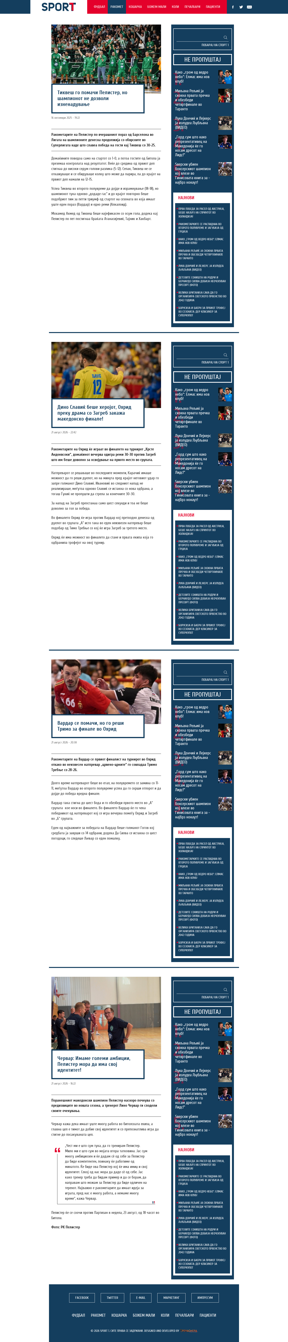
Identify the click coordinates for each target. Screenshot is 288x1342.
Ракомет (116, 7)
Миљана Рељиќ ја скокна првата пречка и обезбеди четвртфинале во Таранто (192, 100)
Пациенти (213, 7)
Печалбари (192, 7)
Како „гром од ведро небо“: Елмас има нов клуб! (192, 77)
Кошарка (135, 7)
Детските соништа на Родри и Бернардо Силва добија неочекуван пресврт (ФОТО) (202, 281)
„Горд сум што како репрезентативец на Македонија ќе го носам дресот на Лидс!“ (191, 146)
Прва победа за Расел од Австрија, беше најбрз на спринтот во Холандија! (201, 212)
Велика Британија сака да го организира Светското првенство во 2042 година (202, 296)
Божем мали (156, 7)
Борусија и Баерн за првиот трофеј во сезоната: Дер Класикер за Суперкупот (201, 311)
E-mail (249, 7)
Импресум (205, 1298)
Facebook (233, 7)
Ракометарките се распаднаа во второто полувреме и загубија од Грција (200, 227)
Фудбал (99, 7)
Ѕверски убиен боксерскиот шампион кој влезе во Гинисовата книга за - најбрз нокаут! (193, 173)
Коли (175, 7)
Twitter (241, 7)
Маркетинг (171, 1298)
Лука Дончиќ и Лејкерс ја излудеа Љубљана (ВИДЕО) (193, 123)
